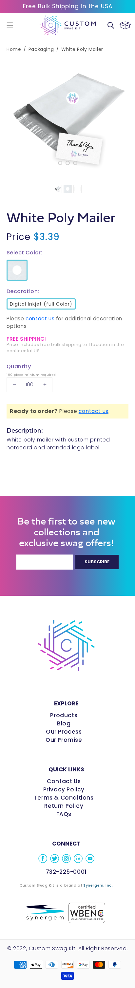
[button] (10, 25)
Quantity (19, 366)
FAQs (63, 814)
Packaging (41, 49)
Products (63, 715)
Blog (63, 723)
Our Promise (64, 740)
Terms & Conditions (64, 798)
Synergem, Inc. (98, 885)
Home (14, 49)
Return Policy (63, 806)
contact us (40, 318)
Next (125, 114)
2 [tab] (68, 163)
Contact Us (64, 781)
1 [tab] (60, 163)
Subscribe (97, 562)
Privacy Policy (64, 789)
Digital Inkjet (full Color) (40, 302)
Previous (10, 114)
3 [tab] (75, 163)
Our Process (64, 732)
